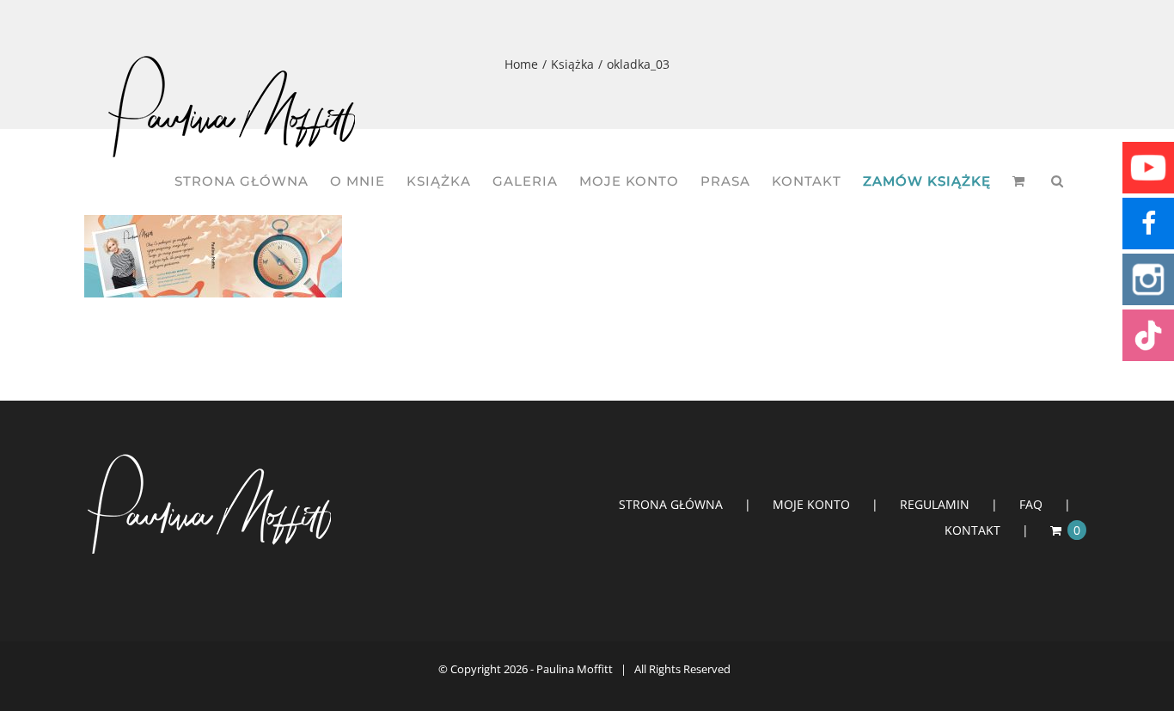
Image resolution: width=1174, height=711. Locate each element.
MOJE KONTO (811, 504)
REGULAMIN (934, 504)
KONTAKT (972, 530)
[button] (1057, 181)
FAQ (1031, 504)
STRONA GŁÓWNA (671, 504)
